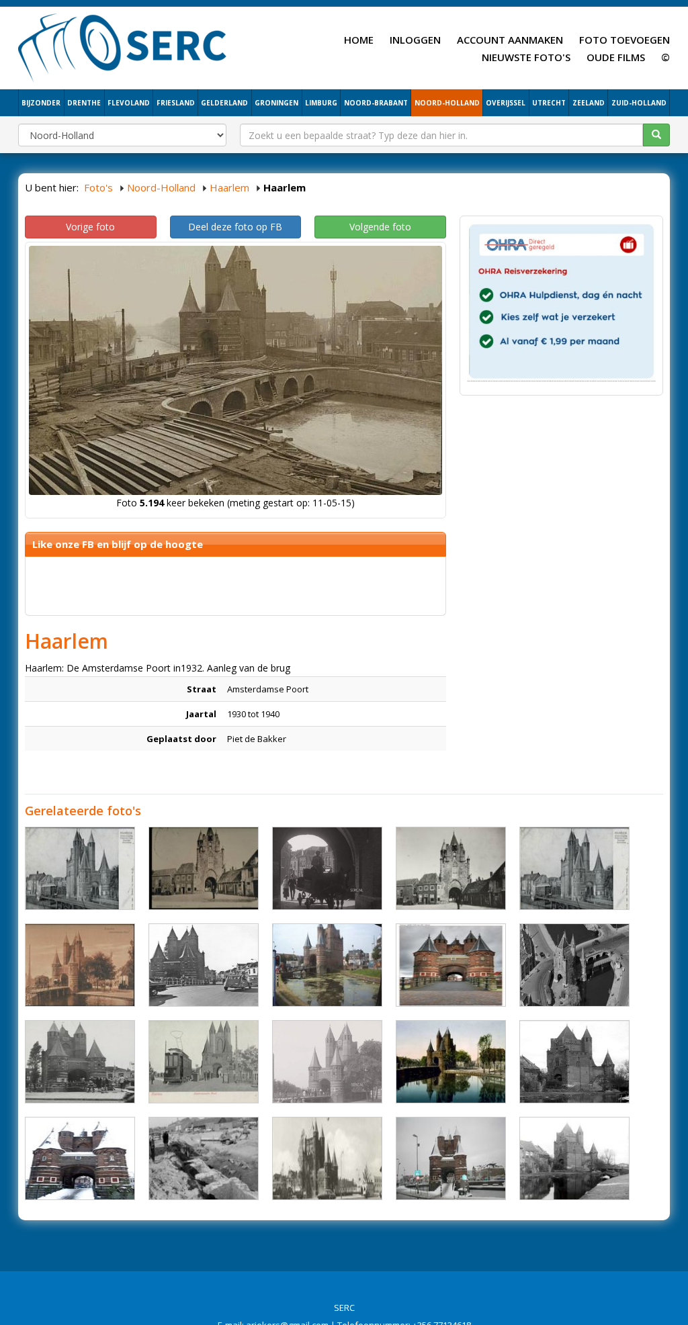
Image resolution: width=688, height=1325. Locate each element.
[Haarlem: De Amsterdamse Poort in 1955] (327, 1158)
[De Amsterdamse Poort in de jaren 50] (574, 965)
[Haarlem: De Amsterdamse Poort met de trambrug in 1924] (574, 868)
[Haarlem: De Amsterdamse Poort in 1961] (80, 1061)
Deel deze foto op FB (235, 226)
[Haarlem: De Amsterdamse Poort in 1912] (451, 1061)
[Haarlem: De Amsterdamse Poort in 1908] (203, 1061)
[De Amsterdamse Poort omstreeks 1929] (574, 1061)
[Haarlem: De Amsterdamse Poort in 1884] (203, 868)
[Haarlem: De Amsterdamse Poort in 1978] (451, 1158)
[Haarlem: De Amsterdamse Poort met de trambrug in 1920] (80, 965)
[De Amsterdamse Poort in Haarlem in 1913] (327, 868)
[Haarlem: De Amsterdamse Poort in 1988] (327, 965)
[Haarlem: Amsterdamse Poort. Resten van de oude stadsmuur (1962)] (203, 1158)
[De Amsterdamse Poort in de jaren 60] (203, 965)
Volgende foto (380, 226)
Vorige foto (90, 226)
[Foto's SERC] (122, 46)
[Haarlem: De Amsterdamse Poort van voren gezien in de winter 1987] (80, 1158)
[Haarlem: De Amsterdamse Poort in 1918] (574, 1158)
